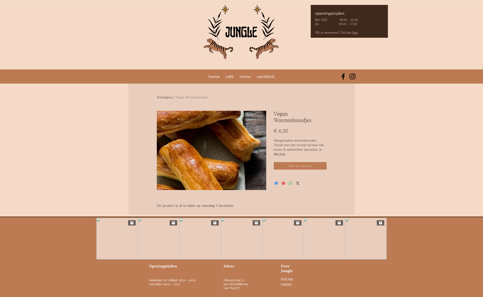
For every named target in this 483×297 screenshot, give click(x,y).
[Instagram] (352, 76)
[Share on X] (297, 183)
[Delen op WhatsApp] (290, 183)
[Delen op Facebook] (276, 183)
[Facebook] (343, 76)
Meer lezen (279, 154)
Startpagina (164, 97)
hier (355, 32)
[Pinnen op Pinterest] (283, 183)
